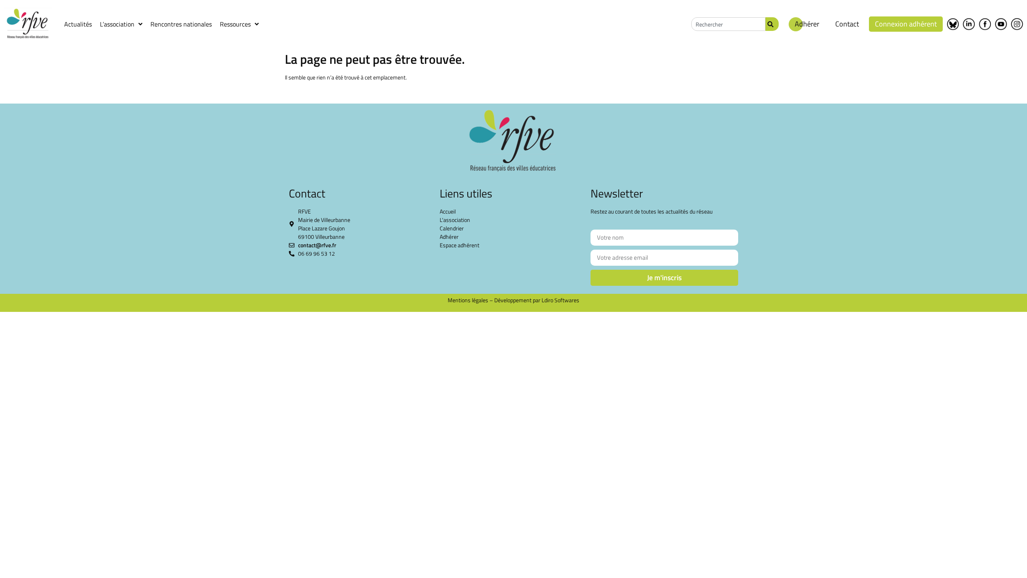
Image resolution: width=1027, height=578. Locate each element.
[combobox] (728, 24)
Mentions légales (468, 300)
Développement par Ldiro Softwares (536, 300)
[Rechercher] (772, 24)
